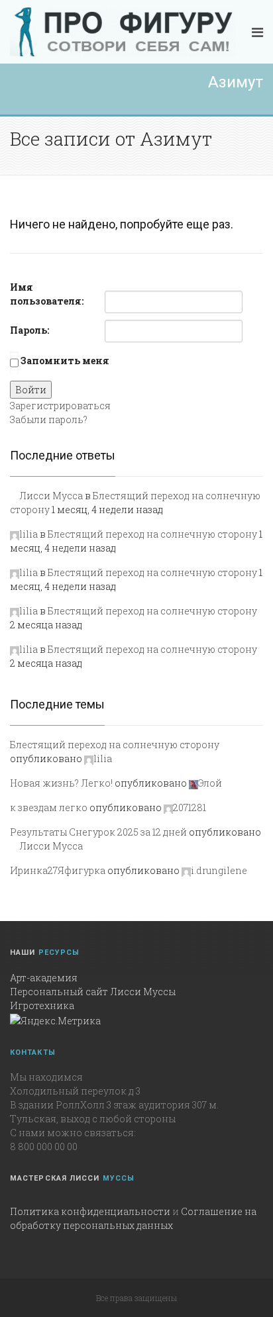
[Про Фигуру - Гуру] (123, 31)
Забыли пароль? (48, 419)
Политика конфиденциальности (90, 1211)
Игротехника (42, 1005)
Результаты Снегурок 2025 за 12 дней (98, 832)
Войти (30, 389)
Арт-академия (44, 977)
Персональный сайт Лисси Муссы (93, 991)
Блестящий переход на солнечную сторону (152, 534)
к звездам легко (48, 807)
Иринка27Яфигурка (57, 870)
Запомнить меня (65, 360)
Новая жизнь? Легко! (61, 783)
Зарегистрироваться (60, 405)
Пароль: (29, 330)
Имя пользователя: (46, 294)
